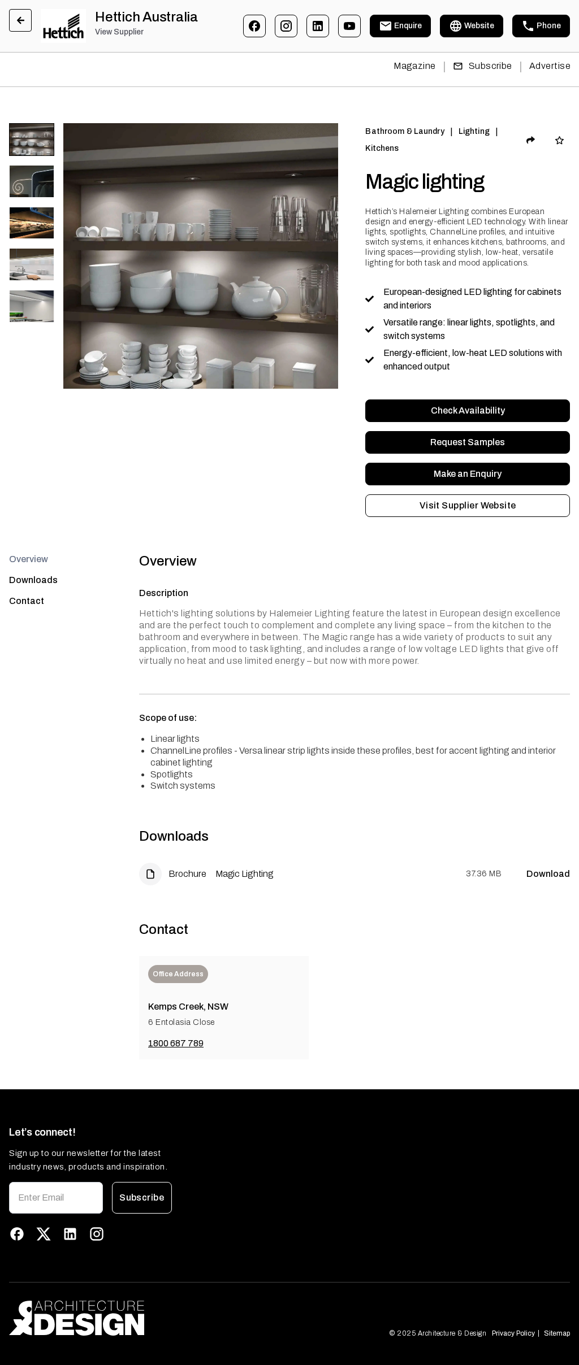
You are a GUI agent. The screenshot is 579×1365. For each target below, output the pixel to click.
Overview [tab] (28, 559)
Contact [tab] (26, 601)
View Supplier (119, 32)
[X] (43, 1234)
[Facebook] (254, 26)
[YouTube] (349, 26)
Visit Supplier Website (468, 505)
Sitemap (557, 1333)
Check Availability (468, 410)
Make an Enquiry (468, 474)
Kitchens (382, 148)
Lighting (474, 131)
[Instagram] (286, 26)
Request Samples (467, 442)
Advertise (550, 66)
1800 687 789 (176, 1043)
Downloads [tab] (33, 580)
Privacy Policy (513, 1333)
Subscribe (490, 66)
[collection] (559, 140)
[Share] (531, 140)
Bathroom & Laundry (404, 131)
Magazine (415, 66)
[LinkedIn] (317, 26)
